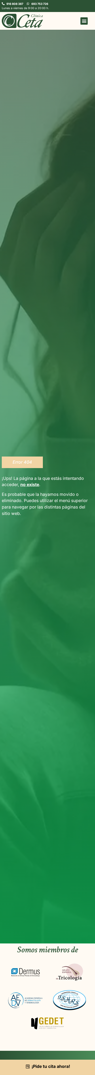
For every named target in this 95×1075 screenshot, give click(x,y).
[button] (84, 21)
